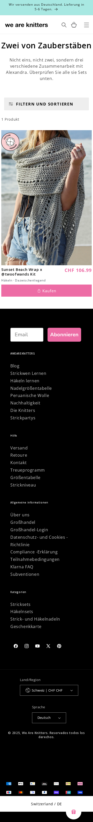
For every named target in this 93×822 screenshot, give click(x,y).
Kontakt (18, 462)
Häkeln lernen (25, 381)
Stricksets (20, 604)
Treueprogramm (27, 470)
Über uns (20, 515)
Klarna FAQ (21, 567)
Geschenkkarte (26, 626)
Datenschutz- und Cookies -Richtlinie (39, 540)
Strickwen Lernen (28, 373)
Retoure (18, 455)
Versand (19, 448)
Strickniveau (23, 485)
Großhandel (22, 522)
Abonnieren (64, 334)
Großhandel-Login (29, 530)
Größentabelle (25, 477)
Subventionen (24, 574)
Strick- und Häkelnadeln (35, 619)
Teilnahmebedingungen (35, 559)
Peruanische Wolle (29, 395)
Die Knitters (22, 410)
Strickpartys (22, 418)
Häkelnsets (21, 611)
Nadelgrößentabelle (31, 388)
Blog (14, 366)
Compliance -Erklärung (34, 552)
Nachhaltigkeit (25, 403)
